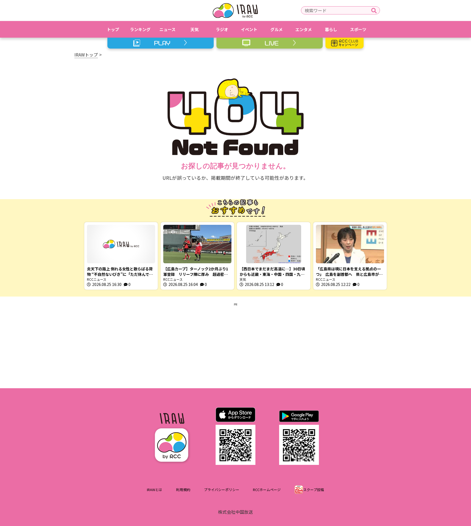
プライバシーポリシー (221, 489)
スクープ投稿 (313, 489)
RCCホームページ (267, 489)
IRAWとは (154, 489)
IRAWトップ (86, 54)
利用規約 (183, 489)
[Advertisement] (235, 344)
